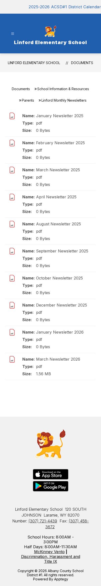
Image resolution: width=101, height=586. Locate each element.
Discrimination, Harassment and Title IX (50, 559)
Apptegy (61, 579)
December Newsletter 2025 (61, 305)
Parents (28, 100)
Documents (82, 63)
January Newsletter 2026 (60, 332)
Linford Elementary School (34, 63)
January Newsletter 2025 (59, 115)
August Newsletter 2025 (58, 223)
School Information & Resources (63, 89)
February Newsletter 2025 (60, 142)
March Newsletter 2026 (58, 359)
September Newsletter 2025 (62, 251)
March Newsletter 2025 (58, 169)
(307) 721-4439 (42, 521)
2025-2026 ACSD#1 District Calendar (65, 6)
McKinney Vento (49, 551)
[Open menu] (12, 34)
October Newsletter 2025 (59, 278)
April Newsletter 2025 (56, 196)
